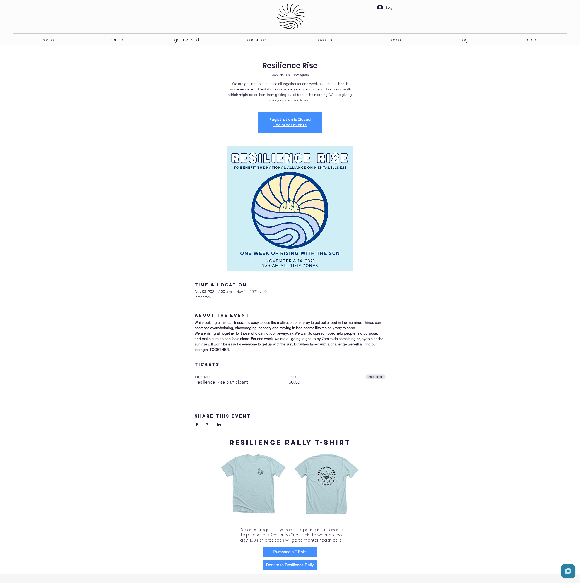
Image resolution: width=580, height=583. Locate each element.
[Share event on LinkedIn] (219, 424)
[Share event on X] (208, 424)
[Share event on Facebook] (197, 424)
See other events (290, 125)
